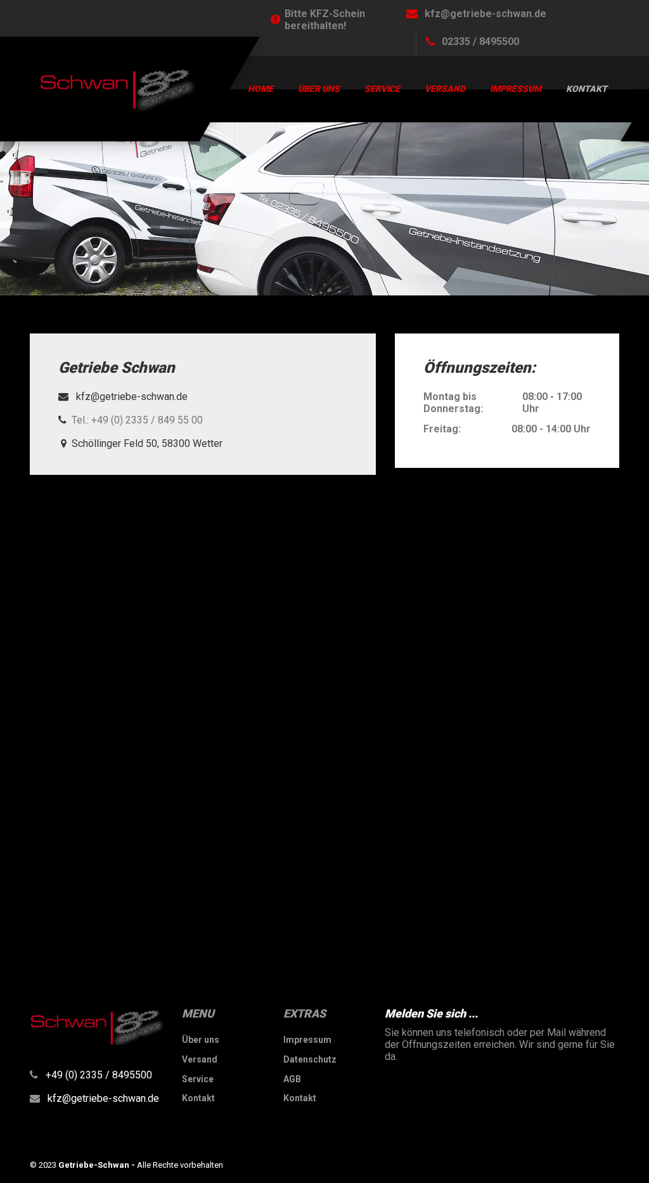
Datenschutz (310, 1059)
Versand (445, 89)
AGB (292, 1079)
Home (260, 89)
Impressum (515, 89)
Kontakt (586, 89)
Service (382, 89)
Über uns (319, 89)
